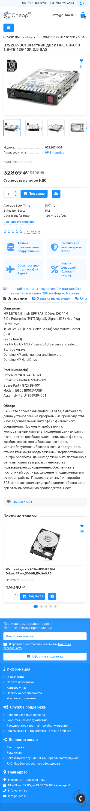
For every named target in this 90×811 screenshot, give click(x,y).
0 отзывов (32, 231)
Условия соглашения (21, 698)
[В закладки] (82, 526)
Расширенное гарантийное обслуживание (37, 725)
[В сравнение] (82, 531)
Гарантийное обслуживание (27, 720)
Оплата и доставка (20, 682)
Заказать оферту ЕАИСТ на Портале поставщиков (42, 758)
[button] (35, 606)
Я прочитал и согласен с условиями (37, 646)
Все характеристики (18, 222)
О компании (15, 677)
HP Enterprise (54, 152)
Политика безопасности (24, 693)
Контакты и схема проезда (26, 715)
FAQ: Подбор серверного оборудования (35, 763)
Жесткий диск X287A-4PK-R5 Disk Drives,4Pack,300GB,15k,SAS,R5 (31, 571)
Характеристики (53, 298)
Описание (17, 298)
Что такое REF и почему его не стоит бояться (39, 731)
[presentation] (3, 127)
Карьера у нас (17, 687)
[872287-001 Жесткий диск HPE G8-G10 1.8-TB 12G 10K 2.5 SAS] (45, 85)
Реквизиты (14, 752)
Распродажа (15, 747)
